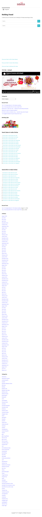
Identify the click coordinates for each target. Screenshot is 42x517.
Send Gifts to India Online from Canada (10, 179)
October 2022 (4, 262)
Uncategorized (4, 493)
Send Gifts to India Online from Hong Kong (11, 177)
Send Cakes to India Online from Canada (10, 142)
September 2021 (5, 284)
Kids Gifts (4, 454)
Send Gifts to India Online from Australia (11, 185)
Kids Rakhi (4, 456)
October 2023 (4, 241)
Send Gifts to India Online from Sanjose (10, 181)
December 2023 (5, 238)
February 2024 (5, 234)
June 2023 (4, 248)
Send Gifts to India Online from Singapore (11, 200)
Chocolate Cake (5, 407)
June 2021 (4, 289)
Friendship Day (4, 429)
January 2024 (4, 236)
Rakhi (3, 478)
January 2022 (4, 277)
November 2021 (5, 280)
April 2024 (4, 233)
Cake (3, 398)
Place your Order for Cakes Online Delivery (10, 63)
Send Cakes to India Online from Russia (10, 137)
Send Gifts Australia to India (7, 483)
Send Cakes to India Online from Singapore (11, 163)
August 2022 (4, 265)
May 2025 (4, 219)
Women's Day (4, 504)
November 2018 (5, 341)
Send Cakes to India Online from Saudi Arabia (11, 147)
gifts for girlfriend (5, 436)
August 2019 (4, 326)
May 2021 (4, 290)
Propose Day (4, 476)
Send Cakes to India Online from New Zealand (12, 145)
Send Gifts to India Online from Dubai (10, 194)
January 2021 (4, 297)
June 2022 (4, 268)
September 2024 (5, 226)
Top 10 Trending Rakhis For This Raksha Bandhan (11, 105)
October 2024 (4, 224)
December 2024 (5, 223)
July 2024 (4, 229)
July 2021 (4, 287)
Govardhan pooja (5, 443)
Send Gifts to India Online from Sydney (10, 197)
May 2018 (4, 351)
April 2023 (4, 251)
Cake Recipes (4, 400)
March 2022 (4, 273)
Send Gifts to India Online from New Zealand (11, 182)
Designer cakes (5, 414)
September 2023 (5, 243)
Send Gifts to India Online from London (10, 187)
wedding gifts (4, 502)
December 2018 (5, 340)
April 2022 (4, 272)
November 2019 (5, 321)
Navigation (7, 9)
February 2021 (5, 295)
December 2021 (5, 279)
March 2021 (4, 294)
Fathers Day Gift (5, 424)
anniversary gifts (5, 380)
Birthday (3, 387)
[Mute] (37, 92)
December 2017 (5, 360)
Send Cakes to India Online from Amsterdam (11, 161)
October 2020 (4, 302)
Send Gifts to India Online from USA (10, 172)
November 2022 (5, 260)
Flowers (3, 427)
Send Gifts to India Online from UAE (10, 189)
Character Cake (5, 402)
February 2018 (5, 356)
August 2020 (4, 306)
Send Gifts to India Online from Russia (10, 174)
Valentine (4, 495)
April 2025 (4, 221)
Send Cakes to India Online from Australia (11, 148)
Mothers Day (4, 463)
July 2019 (4, 328)
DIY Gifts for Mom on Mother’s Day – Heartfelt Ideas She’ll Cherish (15, 112)
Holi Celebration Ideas (6, 448)
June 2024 (4, 231)
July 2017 (4, 368)
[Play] (3, 92)
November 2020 (5, 301)
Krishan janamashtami (6, 458)
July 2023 (4, 246)
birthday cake (4, 388)
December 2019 (5, 319)
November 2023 (5, 240)
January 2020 (4, 318)
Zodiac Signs (4, 505)
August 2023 (4, 245)
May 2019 (4, 331)
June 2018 (4, 350)
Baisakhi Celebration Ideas (7, 383)
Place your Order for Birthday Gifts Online (10, 66)
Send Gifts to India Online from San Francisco (11, 190)
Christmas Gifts (5, 410)
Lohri (3, 459)
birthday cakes (4, 392)
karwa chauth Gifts (5, 449)
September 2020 (5, 304)
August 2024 (4, 228)
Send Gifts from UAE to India (7, 487)
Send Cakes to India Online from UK (10, 138)
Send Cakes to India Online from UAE (10, 151)
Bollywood (4, 397)
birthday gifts (4, 395)
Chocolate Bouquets (6, 405)
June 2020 (4, 309)
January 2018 (4, 358)
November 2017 (5, 362)
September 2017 (5, 365)
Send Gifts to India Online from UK (9, 176)
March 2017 (4, 370)
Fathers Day (4, 422)
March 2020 (4, 314)
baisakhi (3, 382)
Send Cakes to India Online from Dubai (10, 156)
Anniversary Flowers (6, 378)
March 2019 (4, 334)
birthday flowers (5, 393)
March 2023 (4, 253)
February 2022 (5, 275)
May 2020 (4, 311)
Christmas (4, 409)
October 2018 (4, 343)
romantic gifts (4, 482)
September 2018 (5, 345)
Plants (3, 473)
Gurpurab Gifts (4, 444)
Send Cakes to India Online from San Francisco (12, 153)
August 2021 (4, 285)
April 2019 (4, 333)
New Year (4, 468)
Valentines (4, 497)
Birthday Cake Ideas (6, 390)
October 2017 (4, 363)
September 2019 (5, 324)
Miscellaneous (4, 461)
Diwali (3, 415)
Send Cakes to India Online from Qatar (10, 155)
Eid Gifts (3, 421)
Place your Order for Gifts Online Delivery (10, 59)
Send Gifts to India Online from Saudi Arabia (11, 184)
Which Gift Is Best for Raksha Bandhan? (9, 110)
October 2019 (4, 323)
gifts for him (4, 439)
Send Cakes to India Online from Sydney (10, 160)
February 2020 (5, 316)
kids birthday (4, 453)
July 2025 (4, 218)
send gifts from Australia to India (8, 485)
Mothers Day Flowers (6, 465)
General (3, 432)
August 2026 (4, 216)
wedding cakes (5, 500)
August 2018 (4, 346)
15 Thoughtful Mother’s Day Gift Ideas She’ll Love (11, 113)
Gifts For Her (4, 437)
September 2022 (5, 263)
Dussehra (3, 419)
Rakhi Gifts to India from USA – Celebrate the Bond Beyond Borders (15, 108)
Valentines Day (5, 498)
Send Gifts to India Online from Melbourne (11, 195)
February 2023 (5, 255)
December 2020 (5, 299)
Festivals (3, 426)
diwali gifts (4, 417)
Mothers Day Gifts (5, 466)
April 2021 (4, 292)
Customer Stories (5, 412)
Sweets (3, 488)
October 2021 (4, 282)
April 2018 (4, 353)
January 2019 (4, 338)
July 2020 (4, 307)
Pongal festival (5, 475)
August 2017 (4, 367)
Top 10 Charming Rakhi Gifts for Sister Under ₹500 (12, 107)
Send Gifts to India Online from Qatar (10, 192)
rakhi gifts (4, 480)
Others (3, 470)
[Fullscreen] (38, 92)
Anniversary (4, 376)
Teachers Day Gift (5, 492)
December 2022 (5, 258)
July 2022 (4, 267)
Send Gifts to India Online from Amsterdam (11, 198)
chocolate (4, 404)
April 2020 (4, 312)
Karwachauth (4, 451)
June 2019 (4, 329)
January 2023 (4, 257)
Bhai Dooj (4, 385)
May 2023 (4, 250)
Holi (2, 446)
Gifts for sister (5, 441)
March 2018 (4, 355)
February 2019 (5, 336)
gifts (3, 434)
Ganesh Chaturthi (5, 431)
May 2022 (4, 270)
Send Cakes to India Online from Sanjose (11, 143)
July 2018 (4, 348)
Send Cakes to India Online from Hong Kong (11, 140)
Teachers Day (4, 490)
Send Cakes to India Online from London (10, 150)
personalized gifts (5, 471)
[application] (21, 82)
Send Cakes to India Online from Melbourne (11, 158)
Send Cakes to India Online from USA (10, 135)
